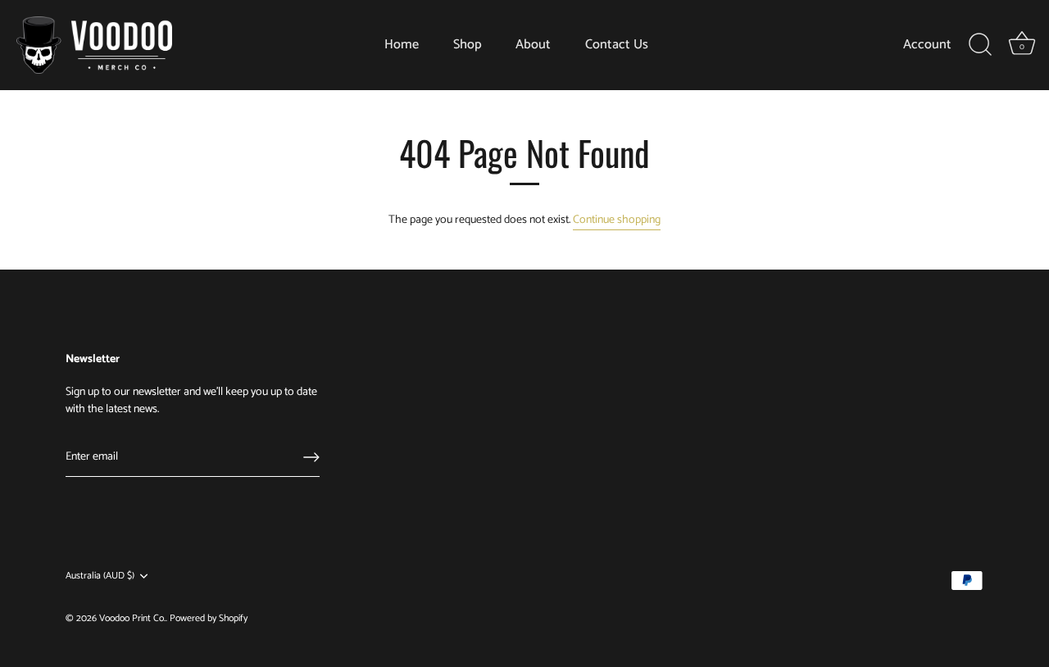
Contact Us (616, 45)
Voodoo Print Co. (132, 618)
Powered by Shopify (208, 618)
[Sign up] (311, 457)
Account (927, 44)
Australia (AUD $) (100, 576)
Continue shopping (617, 220)
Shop (467, 45)
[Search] (980, 45)
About (533, 45)
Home (401, 45)
